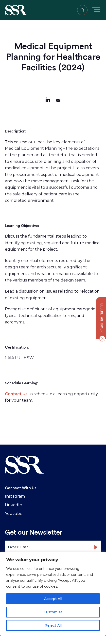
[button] (16, 9)
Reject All (53, 625)
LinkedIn (13, 505)
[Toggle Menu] (96, 9)
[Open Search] (82, 10)
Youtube (13, 513)
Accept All (53, 599)
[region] (53, 594)
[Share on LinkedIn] (48, 100)
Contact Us (16, 394)
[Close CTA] (101, 338)
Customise (53, 612)
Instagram (15, 496)
